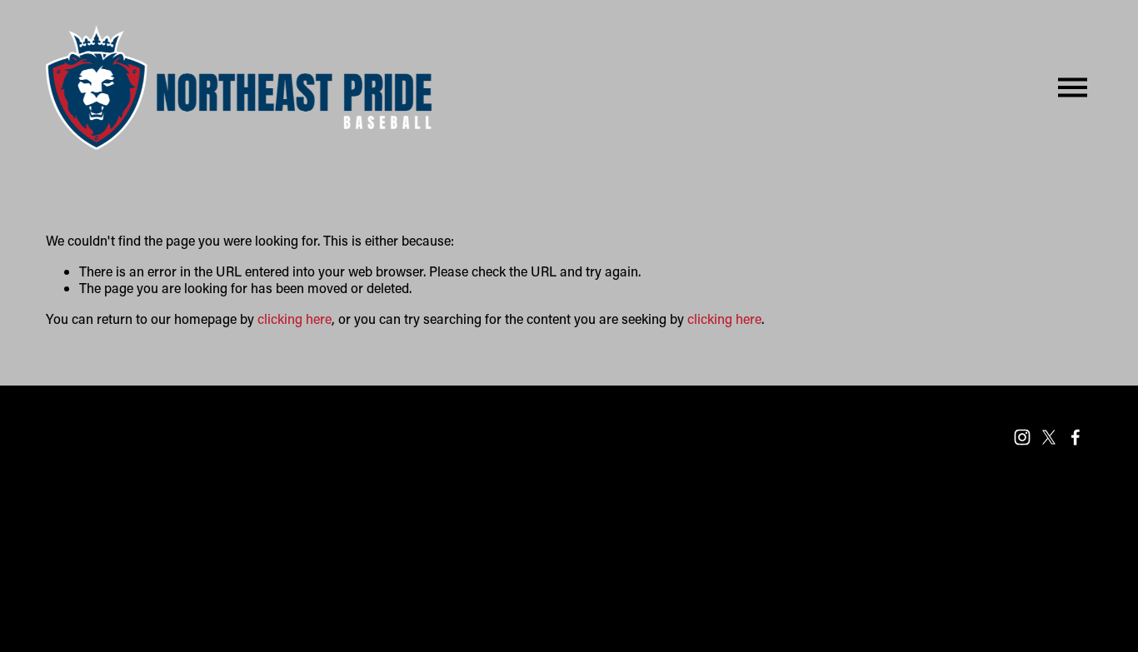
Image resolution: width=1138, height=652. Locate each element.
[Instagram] (1022, 437)
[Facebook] (1075, 437)
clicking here (294, 318)
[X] (1049, 437)
